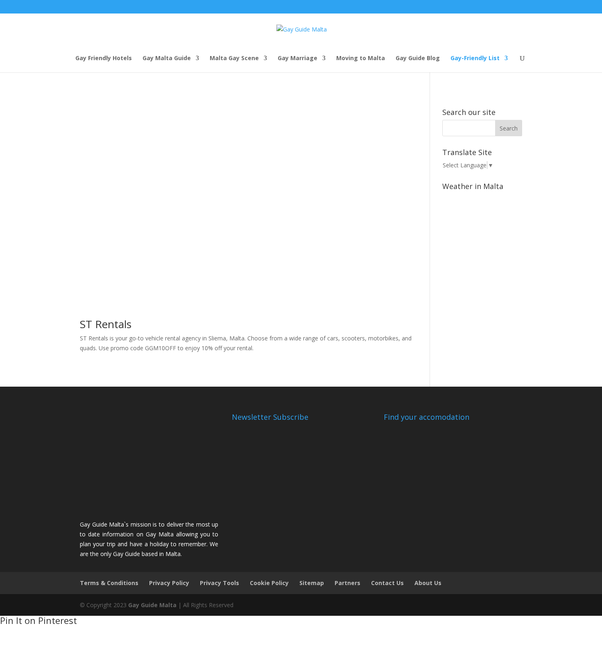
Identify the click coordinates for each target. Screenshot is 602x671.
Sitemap (311, 583)
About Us (427, 583)
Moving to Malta (360, 58)
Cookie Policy (269, 583)
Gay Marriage (297, 58)
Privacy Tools (219, 583)
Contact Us (387, 583)
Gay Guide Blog (418, 58)
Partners (347, 583)
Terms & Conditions (109, 583)
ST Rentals (105, 324)
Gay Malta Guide (167, 58)
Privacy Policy (169, 583)
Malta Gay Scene (234, 58)
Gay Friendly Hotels (103, 58)
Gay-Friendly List (475, 58)
